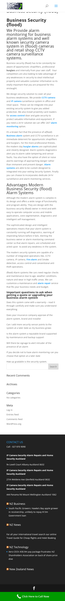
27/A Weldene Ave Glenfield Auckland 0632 (28, 479)
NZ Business (17, 504)
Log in (9, 410)
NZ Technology (18, 547)
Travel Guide (12, 537)
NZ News (15, 525)
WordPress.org (13, 423)
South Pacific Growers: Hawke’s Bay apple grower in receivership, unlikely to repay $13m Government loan (33, 512)
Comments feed (14, 419)
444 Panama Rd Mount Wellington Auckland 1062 (31, 494)
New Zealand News (21, 569)
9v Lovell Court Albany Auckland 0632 (25, 464)
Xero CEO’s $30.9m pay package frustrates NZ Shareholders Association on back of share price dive (33, 555)
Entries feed (12, 414)
